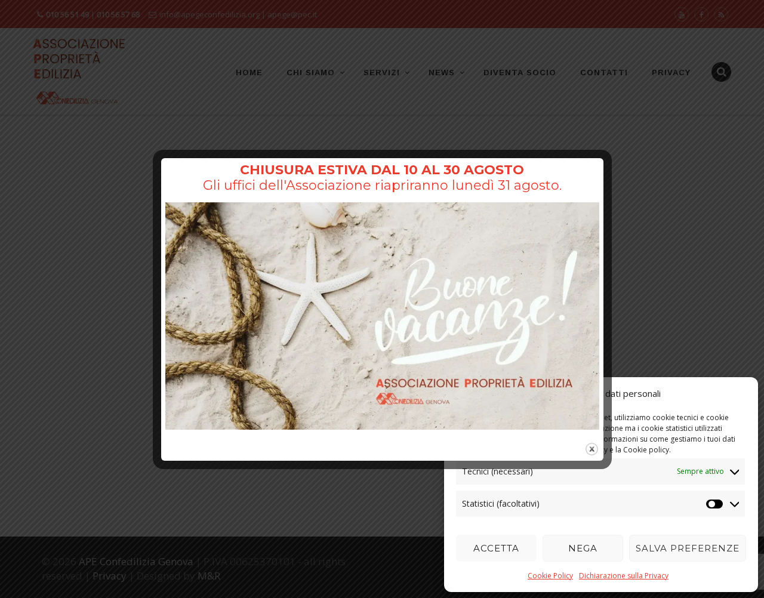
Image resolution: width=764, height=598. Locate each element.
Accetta (496, 548)
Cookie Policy (550, 576)
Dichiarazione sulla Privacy (623, 576)
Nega (582, 548)
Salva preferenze (688, 548)
